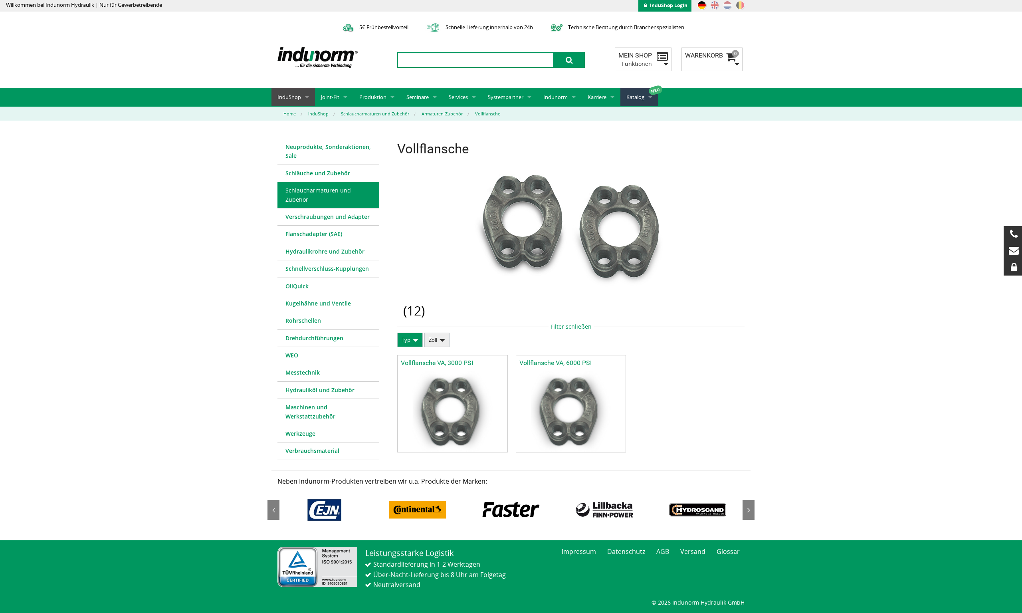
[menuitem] (328, 152)
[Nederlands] (727, 5)
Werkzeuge (300, 433)
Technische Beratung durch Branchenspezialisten (625, 27)
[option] (324, 509)
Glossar (728, 551)
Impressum (579, 551)
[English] (714, 5)
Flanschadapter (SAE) (313, 234)
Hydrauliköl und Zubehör (320, 390)
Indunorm (555, 97)
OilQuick (297, 286)
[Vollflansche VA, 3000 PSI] (452, 411)
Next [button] (749, 510)
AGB (662, 551)
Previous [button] (273, 510)
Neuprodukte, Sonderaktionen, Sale (328, 151)
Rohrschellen (303, 320)
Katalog (635, 97)
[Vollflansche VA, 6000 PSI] (571, 411)
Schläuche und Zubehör (317, 173)
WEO (291, 355)
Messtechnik (302, 372)
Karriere (597, 97)
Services (458, 97)
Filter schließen (571, 326)
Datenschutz (626, 551)
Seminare (417, 97)
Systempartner (505, 97)
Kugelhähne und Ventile (318, 303)
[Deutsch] (701, 5)
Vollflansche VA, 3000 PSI (437, 363)
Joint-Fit (330, 97)
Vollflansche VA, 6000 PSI (555, 363)
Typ (406, 339)
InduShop (289, 97)
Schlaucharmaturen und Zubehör (318, 194)
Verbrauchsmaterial (312, 450)
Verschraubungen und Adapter (327, 216)
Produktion (372, 97)
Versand (692, 551)
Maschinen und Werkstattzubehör (310, 411)
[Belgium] (740, 5)
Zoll (433, 339)
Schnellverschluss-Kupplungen (327, 268)
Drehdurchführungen (314, 338)
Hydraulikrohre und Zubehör (324, 251)
